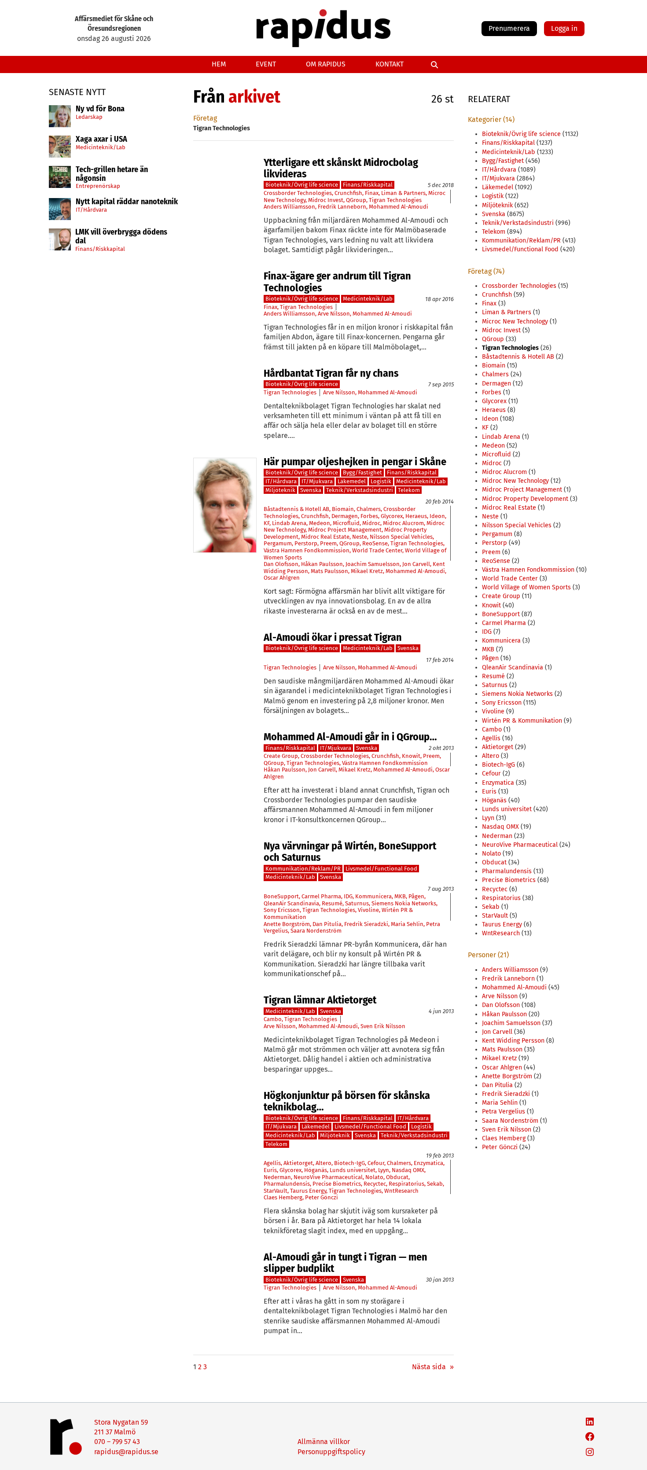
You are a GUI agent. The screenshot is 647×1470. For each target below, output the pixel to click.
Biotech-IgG (349, 1163)
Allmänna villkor (324, 1441)
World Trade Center (377, 550)
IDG (348, 896)
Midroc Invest (325, 200)
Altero (323, 1163)
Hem (219, 64)
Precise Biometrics (336, 1183)
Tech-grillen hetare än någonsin (112, 174)
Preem (328, 543)
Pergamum (278, 543)
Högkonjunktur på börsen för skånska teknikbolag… (347, 1101)
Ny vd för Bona (100, 109)
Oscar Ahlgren (282, 577)
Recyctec (375, 1183)
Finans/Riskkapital (100, 249)
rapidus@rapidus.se (126, 1452)
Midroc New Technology (515, 481)
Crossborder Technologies (298, 193)
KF (266, 523)
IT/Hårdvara (91, 209)
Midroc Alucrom (403, 523)
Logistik (381, 481)
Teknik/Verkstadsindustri (359, 490)
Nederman (277, 1177)
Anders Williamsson (289, 206)
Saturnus (357, 903)
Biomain (343, 509)
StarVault (275, 1190)
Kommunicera (373, 896)
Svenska (310, 490)
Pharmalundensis (287, 1183)
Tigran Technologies (395, 200)
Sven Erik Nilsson (382, 1026)
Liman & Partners (403, 193)
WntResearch (401, 1190)
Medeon (319, 523)
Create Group (281, 756)
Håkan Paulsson (322, 564)
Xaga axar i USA (101, 139)
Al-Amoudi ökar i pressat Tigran (333, 637)
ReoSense (375, 543)
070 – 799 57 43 (117, 1441)
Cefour (376, 1163)
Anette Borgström (287, 924)
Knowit (411, 756)
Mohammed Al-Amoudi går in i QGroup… (350, 736)
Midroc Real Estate (325, 536)
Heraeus (416, 516)
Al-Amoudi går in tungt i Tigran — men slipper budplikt (345, 1263)
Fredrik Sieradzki (366, 924)
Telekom (409, 490)
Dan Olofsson (281, 564)
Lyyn (383, 1170)
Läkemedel (352, 481)
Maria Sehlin (407, 924)
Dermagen (344, 516)
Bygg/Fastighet (362, 472)
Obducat (397, 1177)
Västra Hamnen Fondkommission (306, 550)
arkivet (254, 96)
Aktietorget (298, 1163)
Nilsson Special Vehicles (401, 536)
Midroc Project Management (345, 529)
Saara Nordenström (316, 930)
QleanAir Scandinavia (291, 903)
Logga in (564, 28)
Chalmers (369, 509)
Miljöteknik (280, 490)
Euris (270, 1170)
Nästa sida (433, 1367)
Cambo (273, 1019)
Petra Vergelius (503, 1111)
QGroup (356, 200)
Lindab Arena (289, 523)
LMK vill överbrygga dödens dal (121, 237)
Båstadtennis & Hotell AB (296, 509)
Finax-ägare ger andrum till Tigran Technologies (337, 282)
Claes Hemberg (283, 1197)
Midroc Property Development (525, 499)
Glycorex (392, 516)
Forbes (369, 516)
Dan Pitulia (327, 924)
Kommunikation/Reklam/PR (303, 868)
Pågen (416, 896)
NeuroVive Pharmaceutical (328, 1177)
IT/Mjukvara (317, 481)
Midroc (371, 523)
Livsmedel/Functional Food (381, 868)
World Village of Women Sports (526, 587)
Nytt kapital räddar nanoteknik (127, 202)
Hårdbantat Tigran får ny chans (331, 373)
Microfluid (346, 523)
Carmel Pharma (321, 896)
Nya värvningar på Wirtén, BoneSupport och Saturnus (350, 852)
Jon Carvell (416, 564)
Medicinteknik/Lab (100, 147)
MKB (400, 896)
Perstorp (305, 543)
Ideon (437, 516)
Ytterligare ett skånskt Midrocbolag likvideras (341, 168)
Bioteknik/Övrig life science (301, 184)
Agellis (272, 1163)
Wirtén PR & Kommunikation (522, 720)
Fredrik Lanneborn (342, 206)
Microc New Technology (515, 321)
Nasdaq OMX (408, 1170)
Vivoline (368, 910)
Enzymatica (428, 1163)
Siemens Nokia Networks (403, 903)
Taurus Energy (308, 1190)
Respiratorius (406, 1183)
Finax (372, 193)
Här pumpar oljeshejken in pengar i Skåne (355, 461)
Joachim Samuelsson (373, 564)
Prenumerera (509, 28)
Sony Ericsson (282, 910)
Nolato (374, 1177)
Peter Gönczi (321, 1197)
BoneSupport (281, 896)
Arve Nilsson (334, 313)
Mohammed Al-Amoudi (398, 206)
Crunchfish (348, 193)
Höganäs (315, 1170)
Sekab (435, 1183)
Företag (205, 118)
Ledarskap (89, 117)
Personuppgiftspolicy (331, 1452)
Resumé (332, 903)
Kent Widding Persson (513, 1040)
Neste (359, 536)
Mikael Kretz (367, 571)
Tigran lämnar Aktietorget (320, 1000)
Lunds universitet (352, 1170)
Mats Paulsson (329, 571)
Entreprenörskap (98, 186)
